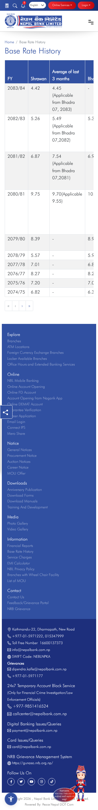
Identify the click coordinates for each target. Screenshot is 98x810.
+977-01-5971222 (27, 636)
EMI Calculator (18, 563)
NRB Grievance (18, 609)
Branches (14, 341)
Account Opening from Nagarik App (34, 398)
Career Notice (17, 467)
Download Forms (20, 495)
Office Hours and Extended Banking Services (41, 364)
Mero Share (16, 433)
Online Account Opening (26, 386)
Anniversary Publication (24, 489)
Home (9, 42)
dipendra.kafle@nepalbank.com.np (39, 669)
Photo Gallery (17, 523)
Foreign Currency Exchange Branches (35, 352)
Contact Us (15, 597)
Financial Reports (20, 545)
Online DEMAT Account (25, 404)
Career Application (21, 416)
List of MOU (16, 581)
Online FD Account (21, 392)
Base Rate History (20, 551)
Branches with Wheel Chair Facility (33, 575)
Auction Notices (18, 461)
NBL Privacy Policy (20, 569)
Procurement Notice (22, 455)
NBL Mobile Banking (23, 380)
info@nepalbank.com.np (31, 650)
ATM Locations (18, 347)
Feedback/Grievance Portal (28, 603)
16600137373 (50, 643)
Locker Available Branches (27, 358)
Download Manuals (22, 501)
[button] (11, 799)
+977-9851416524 (30, 706)
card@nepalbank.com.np (31, 746)
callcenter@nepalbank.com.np (40, 713)
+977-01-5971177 (27, 676)
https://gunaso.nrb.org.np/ (32, 763)
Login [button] (85, 5)
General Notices (19, 450)
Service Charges (19, 557)
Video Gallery (17, 529)
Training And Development (27, 507)
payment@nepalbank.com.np (34, 730)
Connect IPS (16, 427)
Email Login (16, 422)
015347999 (54, 636)
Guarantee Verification (24, 410)
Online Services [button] (61, 5)
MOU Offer (16, 473)
